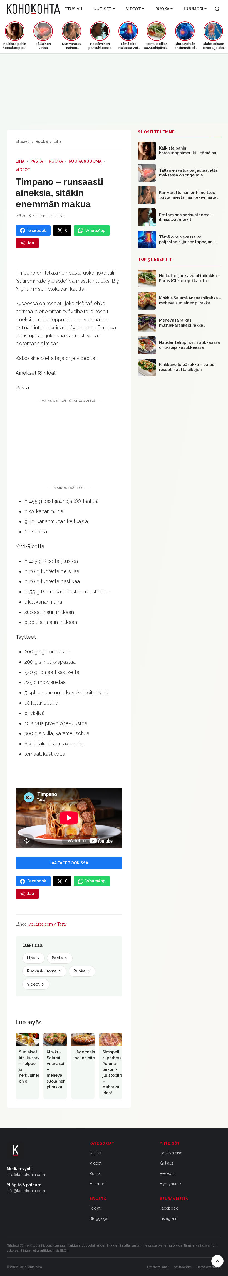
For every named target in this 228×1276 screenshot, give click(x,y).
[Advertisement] (69, 444)
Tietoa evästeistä (208, 1267)
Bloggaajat (99, 1218)
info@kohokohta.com (26, 1174)
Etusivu (73, 9)
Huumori (193, 9)
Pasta (36, 161)
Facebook (169, 1208)
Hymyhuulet (171, 1184)
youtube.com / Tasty (48, 924)
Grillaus (167, 1163)
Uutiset (102, 9)
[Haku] (217, 9)
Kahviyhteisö (171, 1153)
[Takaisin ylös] (217, 1261)
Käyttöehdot (182, 1267)
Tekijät (95, 1208)
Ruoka (162, 9)
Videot (133, 9)
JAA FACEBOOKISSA (68, 863)
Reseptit (167, 1173)
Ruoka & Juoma (85, 161)
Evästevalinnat (158, 1267)
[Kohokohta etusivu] (33, 9)
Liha (58, 141)
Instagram (168, 1218)
